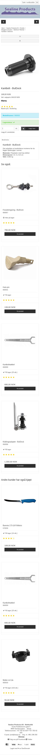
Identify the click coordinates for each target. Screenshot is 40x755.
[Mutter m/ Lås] (20, 658)
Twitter (29, 739)
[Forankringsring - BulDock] (20, 188)
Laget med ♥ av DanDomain (20, 748)
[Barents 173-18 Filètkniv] (20, 504)
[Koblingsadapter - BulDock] (20, 420)
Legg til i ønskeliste (8, 132)
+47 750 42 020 (22, 730)
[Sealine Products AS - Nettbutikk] (20, 11)
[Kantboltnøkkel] (20, 343)
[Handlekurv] (36, 22)
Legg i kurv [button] (32, 128)
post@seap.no (15, 735)
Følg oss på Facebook (17, 739)
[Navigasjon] (3, 22)
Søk (37, 2)
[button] (20, 36)
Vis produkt (20, 234)
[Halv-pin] (20, 265)
